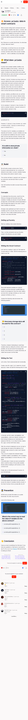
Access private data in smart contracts (24, 8)
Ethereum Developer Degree (12, 8)
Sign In (25, 1)
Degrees (6, 8)
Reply (26, 586)
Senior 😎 (18, 8)
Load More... (14, 616)
